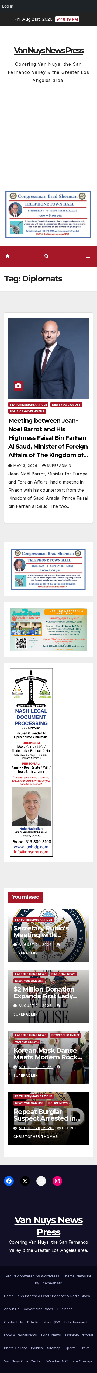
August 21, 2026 (36, 945)
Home (9, 1296)
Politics (37, 1348)
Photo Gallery (15, 1348)
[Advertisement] (48, 135)
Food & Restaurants (20, 1335)
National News (63, 974)
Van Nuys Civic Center (23, 1361)
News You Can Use (66, 404)
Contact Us (13, 1322)
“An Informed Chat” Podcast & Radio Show (54, 1296)
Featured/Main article (28, 404)
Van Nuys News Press (48, 50)
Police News (58, 1103)
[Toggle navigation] (88, 256)
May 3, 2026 (26, 466)
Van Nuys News (27, 1042)
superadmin (59, 466)
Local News (51, 1335)
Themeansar (50, 1283)
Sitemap (54, 1348)
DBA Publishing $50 (43, 1322)
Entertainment (76, 1322)
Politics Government (27, 411)
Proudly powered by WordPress (33, 1276)
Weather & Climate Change (69, 1361)
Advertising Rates (38, 1309)
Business (64, 1309)
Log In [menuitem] (7, 6)
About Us (11, 1309)
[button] (46, 256)
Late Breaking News (30, 974)
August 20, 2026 (36, 1128)
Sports (70, 1348)
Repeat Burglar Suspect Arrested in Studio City (44, 1118)
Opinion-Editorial (79, 1335)
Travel (85, 1348)
